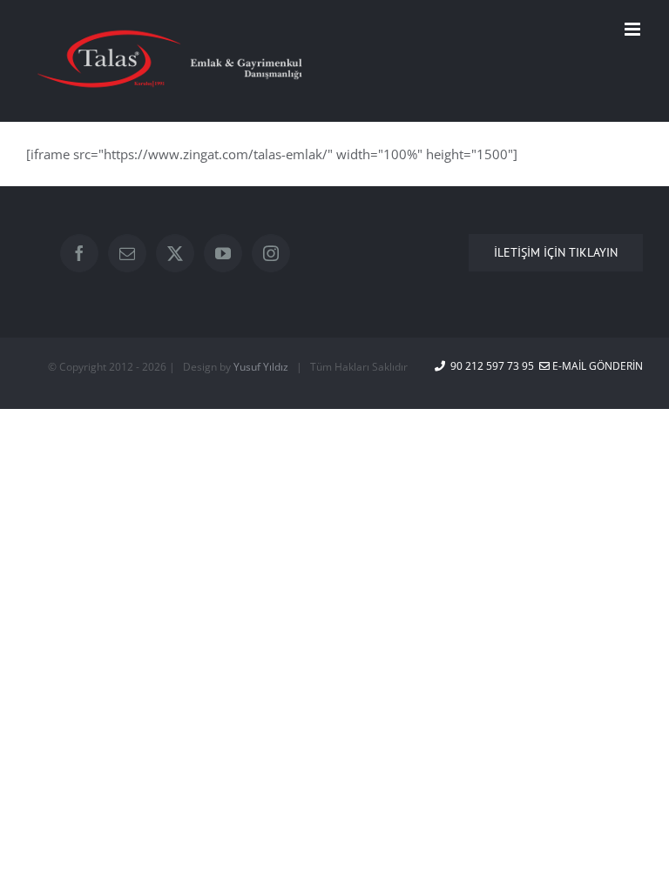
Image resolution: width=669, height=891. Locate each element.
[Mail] (127, 253)
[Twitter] (175, 253)
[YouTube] (223, 253)
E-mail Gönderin (596, 365)
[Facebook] (79, 253)
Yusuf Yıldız (260, 366)
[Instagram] (271, 253)
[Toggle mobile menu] (634, 29)
